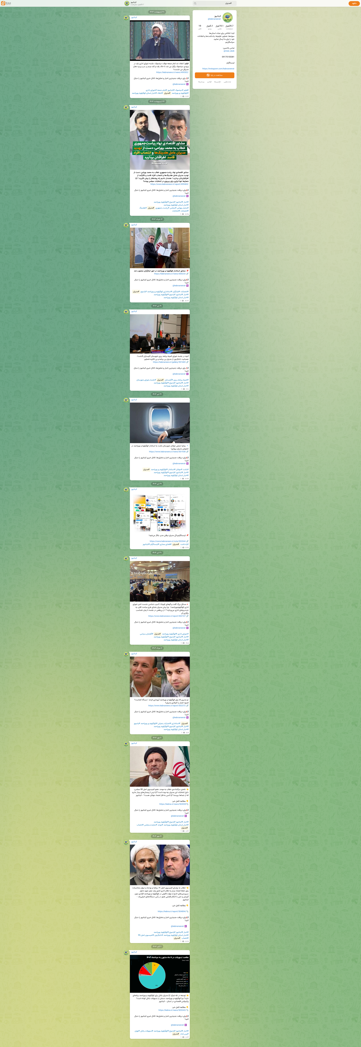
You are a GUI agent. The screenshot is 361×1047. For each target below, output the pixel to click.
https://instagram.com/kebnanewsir (218, 68)
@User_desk (229, 51)
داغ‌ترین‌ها (217, 82)
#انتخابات (176, 211)
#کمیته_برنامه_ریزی (181, 380)
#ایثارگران (176, 291)
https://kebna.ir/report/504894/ (172, 911)
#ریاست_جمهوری (162, 208)
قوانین (209, 82)
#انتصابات (184, 211)
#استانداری (176, 723)
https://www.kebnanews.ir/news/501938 (167, 451)
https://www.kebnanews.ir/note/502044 (168, 541)
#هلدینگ (143, 208)
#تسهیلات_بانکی (146, 1031)
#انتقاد (160, 93)
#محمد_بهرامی (183, 208)
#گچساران (169, 380)
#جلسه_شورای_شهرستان (146, 380)
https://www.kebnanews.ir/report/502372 (167, 705)
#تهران (137, 1031)
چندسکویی (227, 82)
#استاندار (171, 469)
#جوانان (179, 469)
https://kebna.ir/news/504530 (172, 804)
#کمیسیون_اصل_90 (146, 935)
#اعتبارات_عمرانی (164, 723)
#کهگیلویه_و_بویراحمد (180, 93)
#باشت (186, 469)
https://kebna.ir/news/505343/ (172, 1010)
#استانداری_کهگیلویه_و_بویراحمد (159, 291)
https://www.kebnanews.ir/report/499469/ (169, 184)
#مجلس (173, 208)
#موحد (160, 825)
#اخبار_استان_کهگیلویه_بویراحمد (144, 93)
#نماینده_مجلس (150, 825)
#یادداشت (184, 544)
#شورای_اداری (151, 90)
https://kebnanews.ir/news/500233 (170, 274)
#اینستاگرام (154, 544)
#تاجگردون (159, 935)
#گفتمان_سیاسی (146, 634)
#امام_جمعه (162, 90)
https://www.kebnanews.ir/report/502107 (167, 616)
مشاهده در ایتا (216, 75)
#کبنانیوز (171, 90)
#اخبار (186, 202)
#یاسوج (172, 202)
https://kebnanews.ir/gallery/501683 (169, 362)
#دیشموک (179, 90)
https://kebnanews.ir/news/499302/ (172, 72)
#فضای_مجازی (165, 544)
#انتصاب (140, 825)
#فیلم (186, 90)
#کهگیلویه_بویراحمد (161, 202)
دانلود (354, 3)
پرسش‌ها (201, 82)
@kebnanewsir (214, 19)
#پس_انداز (184, 1034)
